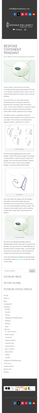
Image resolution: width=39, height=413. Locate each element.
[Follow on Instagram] (22, 14)
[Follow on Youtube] (33, 14)
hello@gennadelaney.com (19, 8)
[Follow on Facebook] (14, 14)
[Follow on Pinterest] (26, 14)
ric (6, 56)
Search (32, 271)
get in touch (19, 259)
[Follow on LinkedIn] (30, 14)
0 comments (30, 56)
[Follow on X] (18, 14)
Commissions (21, 56)
